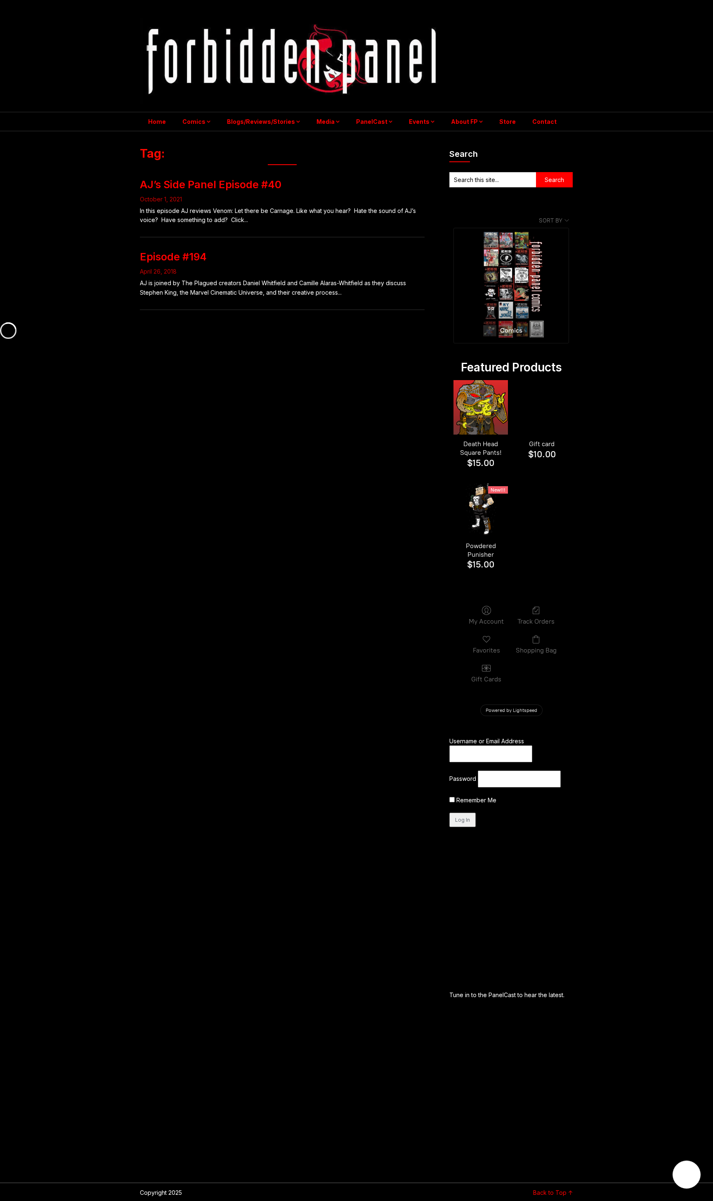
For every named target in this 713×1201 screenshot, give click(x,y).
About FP (464, 121)
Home (157, 121)
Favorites (486, 650)
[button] (687, 1175)
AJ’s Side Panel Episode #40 (210, 184)
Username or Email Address (486, 741)
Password (462, 778)
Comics (193, 121)
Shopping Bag (536, 650)
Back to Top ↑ (553, 1192)
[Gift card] (542, 407)
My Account (486, 621)
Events (419, 121)
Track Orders (536, 621)
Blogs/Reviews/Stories (261, 121)
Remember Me (475, 800)
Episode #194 (173, 257)
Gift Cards (486, 679)
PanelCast (371, 121)
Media (325, 121)
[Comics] (511, 273)
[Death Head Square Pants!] (480, 407)
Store (507, 121)
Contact (544, 121)
